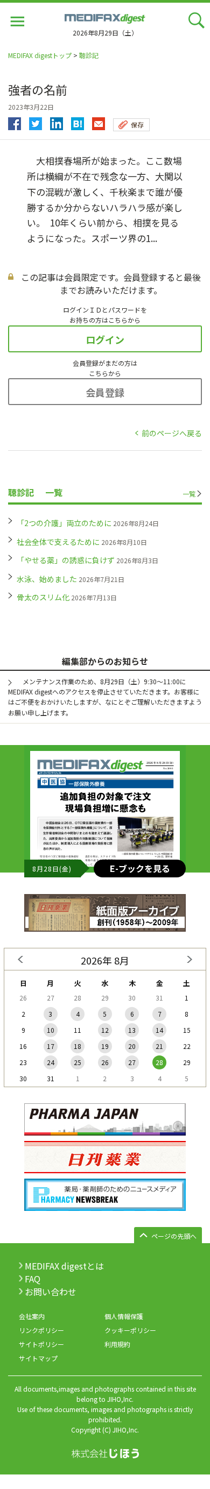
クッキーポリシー (130, 1330)
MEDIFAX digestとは (64, 1265)
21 (159, 1046)
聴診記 (89, 55)
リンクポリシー (41, 1330)
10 (50, 1029)
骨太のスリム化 (43, 597)
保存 (137, 124)
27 (132, 1062)
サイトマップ (38, 1358)
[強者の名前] (77, 121)
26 (105, 1062)
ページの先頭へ (174, 1235)
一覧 (189, 493)
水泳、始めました (47, 578)
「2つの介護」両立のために (64, 522)
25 (77, 1062)
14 (159, 1029)
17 (50, 1046)
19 (105, 1046)
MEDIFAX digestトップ (40, 55)
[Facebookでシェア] (14, 121)
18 (77, 1046)
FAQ (32, 1278)
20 (132, 1046)
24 (50, 1062)
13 (132, 1029)
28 (159, 1062)
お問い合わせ (50, 1291)
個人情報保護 (123, 1316)
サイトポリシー (41, 1344)
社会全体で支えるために (58, 541)
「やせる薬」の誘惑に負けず (66, 560)
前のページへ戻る (172, 433)
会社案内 (32, 1316)
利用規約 (117, 1344)
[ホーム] (105, 17)
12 (105, 1029)
